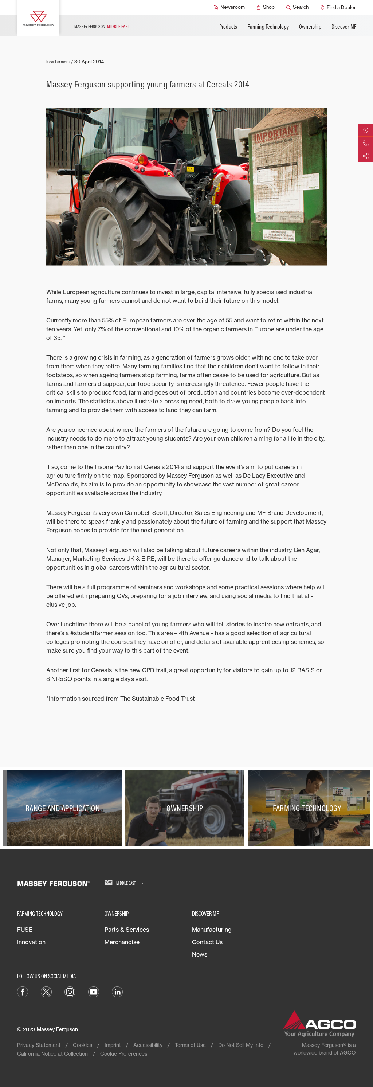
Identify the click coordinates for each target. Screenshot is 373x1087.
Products (228, 26)
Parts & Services (127, 929)
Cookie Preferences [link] (123, 1054)
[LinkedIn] (117, 991)
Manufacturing (212, 929)
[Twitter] (46, 991)
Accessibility (147, 1045)
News (199, 954)
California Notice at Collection (52, 1054)
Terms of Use (190, 1045)
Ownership (310, 26)
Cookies (82, 1045)
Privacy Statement (38, 1045)
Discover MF (343, 26)
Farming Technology (268, 26)
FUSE (25, 929)
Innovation (31, 942)
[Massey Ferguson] (38, 18)
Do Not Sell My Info (240, 1045)
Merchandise (122, 942)
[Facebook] (22, 991)
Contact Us (207, 942)
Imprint (113, 1045)
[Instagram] (69, 991)
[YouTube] (93, 991)
